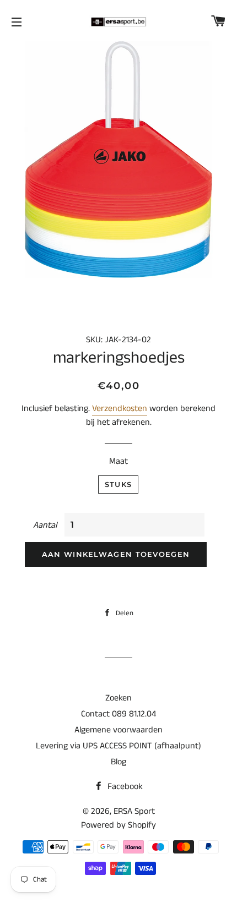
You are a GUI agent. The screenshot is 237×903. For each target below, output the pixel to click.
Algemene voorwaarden (118, 730)
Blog (118, 762)
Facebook (124, 786)
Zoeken (118, 698)
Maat (118, 461)
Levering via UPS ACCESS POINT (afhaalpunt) (118, 746)
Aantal (45, 525)
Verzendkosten (119, 408)
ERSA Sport (134, 811)
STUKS (118, 484)
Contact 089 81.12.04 (118, 714)
